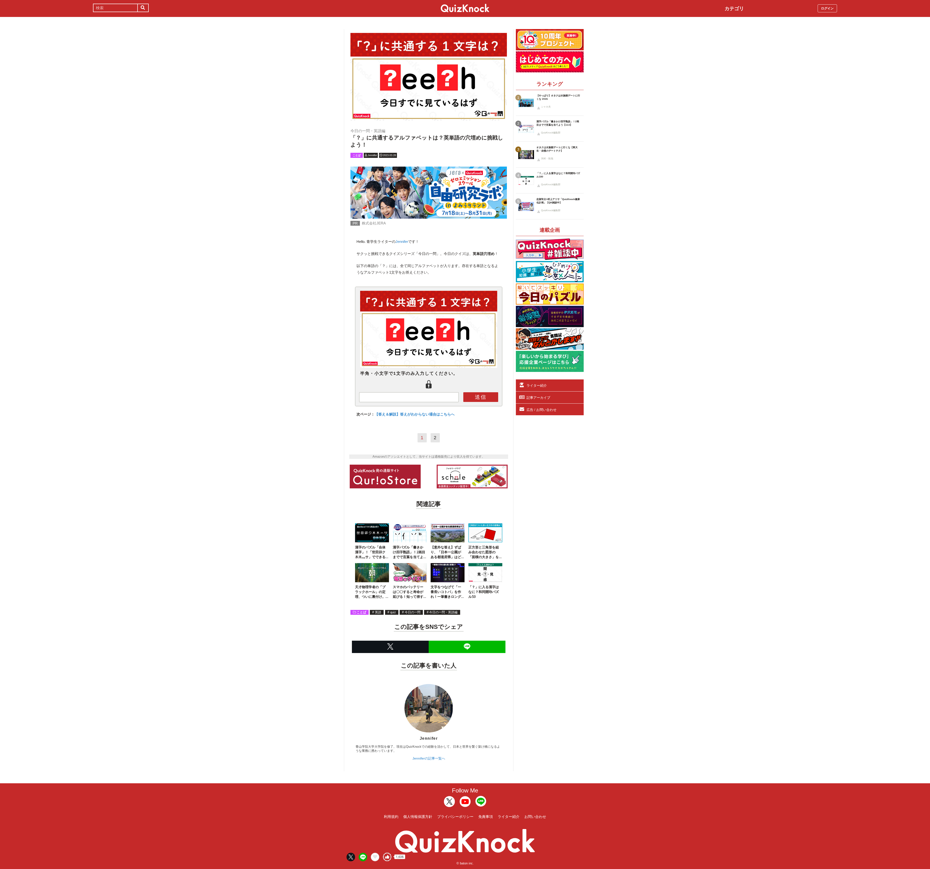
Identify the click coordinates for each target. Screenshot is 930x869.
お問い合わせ (535, 817)
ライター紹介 (537, 385)
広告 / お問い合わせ (542, 410)
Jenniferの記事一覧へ (428, 758)
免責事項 (485, 817)
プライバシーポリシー (455, 817)
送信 (481, 397)
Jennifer (401, 241)
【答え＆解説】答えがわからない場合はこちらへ (415, 414)
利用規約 (391, 817)
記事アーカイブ (538, 398)
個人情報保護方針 (417, 817)
